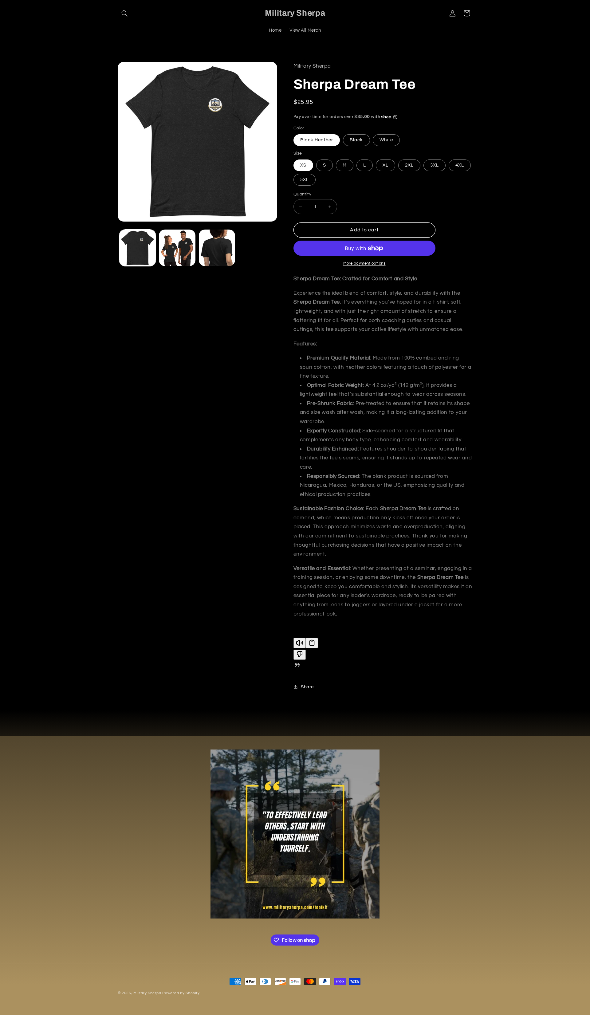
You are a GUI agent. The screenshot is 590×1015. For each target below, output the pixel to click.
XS (303, 165)
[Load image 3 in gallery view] (217, 248)
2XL (409, 165)
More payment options (364, 264)
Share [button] (307, 687)
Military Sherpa (147, 993)
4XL (459, 165)
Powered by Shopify (180, 993)
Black (356, 140)
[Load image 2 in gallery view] (177, 248)
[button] (125, 13)
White (386, 140)
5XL (304, 179)
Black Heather (316, 140)
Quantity (302, 194)
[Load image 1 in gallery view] (137, 248)
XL (385, 165)
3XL (434, 165)
